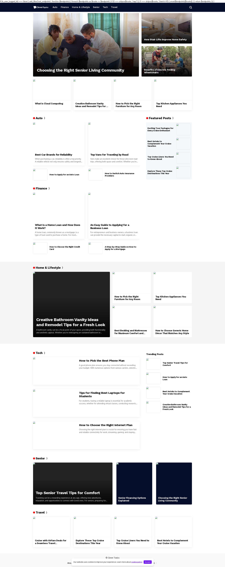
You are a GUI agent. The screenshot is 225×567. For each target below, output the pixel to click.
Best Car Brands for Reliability (53, 154)
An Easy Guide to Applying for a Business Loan (109, 226)
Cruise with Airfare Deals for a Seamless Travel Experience (50, 542)
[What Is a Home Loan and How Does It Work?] (59, 207)
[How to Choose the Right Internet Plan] (54, 435)
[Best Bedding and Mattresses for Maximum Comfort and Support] (132, 316)
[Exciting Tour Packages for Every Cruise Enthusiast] (183, 129)
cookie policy (136, 562)
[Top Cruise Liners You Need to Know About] (183, 158)
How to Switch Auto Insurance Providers (119, 174)
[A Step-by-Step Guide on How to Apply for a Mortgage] (95, 248)
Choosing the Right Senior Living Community (80, 70)
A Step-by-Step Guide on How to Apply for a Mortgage (120, 248)
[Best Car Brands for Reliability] (59, 136)
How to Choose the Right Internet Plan (105, 425)
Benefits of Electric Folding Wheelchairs (159, 71)
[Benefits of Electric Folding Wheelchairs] (167, 61)
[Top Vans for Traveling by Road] (114, 136)
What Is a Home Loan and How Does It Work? (57, 226)
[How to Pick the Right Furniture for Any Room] (133, 89)
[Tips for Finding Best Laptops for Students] (54, 403)
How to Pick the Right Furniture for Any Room (129, 104)
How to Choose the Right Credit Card (64, 248)
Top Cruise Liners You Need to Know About (160, 158)
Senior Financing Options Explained (132, 499)
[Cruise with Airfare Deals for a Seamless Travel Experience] (51, 527)
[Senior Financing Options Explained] (134, 479)
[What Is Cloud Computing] (52, 89)
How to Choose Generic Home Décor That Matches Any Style (172, 331)
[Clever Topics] (41, 7)
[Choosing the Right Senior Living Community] (86, 45)
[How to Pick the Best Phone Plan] (54, 371)
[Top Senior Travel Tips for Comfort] (153, 364)
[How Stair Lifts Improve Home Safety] (167, 28)
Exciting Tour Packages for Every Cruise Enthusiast (160, 129)
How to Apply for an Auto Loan (64, 174)
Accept (147, 562)
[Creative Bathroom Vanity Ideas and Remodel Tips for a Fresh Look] (92, 89)
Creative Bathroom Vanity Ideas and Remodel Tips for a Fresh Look (91, 105)
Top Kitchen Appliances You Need (171, 104)
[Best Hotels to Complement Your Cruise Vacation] (183, 144)
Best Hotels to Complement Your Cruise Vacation (159, 143)
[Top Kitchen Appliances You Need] (173, 89)
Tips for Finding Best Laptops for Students (102, 394)
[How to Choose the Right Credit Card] (40, 248)
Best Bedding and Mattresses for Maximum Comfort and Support (130, 332)
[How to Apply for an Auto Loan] (40, 174)
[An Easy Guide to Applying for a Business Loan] (114, 207)
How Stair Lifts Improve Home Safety (165, 39)
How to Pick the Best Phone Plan (101, 360)
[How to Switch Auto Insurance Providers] (95, 174)
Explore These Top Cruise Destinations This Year (160, 172)
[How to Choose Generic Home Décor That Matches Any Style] (173, 316)
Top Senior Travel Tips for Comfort (175, 364)
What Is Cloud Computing (49, 103)
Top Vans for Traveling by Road (109, 154)
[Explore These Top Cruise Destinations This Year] (183, 172)
